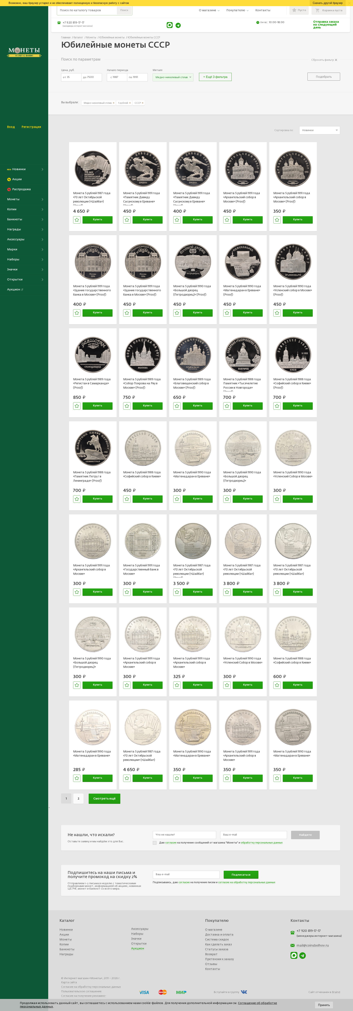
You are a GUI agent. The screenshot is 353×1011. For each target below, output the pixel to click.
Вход (11, 127)
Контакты (262, 10)
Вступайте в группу (226, 992)
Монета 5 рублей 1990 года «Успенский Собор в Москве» (292, 474)
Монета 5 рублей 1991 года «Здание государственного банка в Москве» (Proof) (92, 290)
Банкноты (66, 949)
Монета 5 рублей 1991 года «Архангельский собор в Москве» (91, 569)
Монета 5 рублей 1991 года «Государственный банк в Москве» (141, 569)
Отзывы (211, 964)
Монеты (65, 939)
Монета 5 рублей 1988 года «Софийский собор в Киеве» (142, 474)
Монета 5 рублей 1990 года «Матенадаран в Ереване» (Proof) (242, 290)
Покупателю (235, 10)
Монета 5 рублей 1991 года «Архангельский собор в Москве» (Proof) (241, 197)
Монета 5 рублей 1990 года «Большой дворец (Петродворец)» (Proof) (192, 290)
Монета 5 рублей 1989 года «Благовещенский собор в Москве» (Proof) (192, 383)
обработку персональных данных (262, 843)
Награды (66, 954)
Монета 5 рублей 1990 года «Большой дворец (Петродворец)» (242, 476)
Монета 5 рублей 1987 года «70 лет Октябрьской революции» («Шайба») (142, 755)
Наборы (137, 933)
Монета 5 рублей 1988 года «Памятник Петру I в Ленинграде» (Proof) (92, 476)
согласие (170, 843)
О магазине (207, 10)
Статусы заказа (216, 949)
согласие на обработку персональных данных (246, 882)
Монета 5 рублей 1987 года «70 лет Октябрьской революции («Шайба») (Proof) (92, 198)
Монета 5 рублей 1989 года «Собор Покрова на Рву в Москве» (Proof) (142, 383)
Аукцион (137, 948)
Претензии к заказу (219, 959)
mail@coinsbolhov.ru (313, 945)
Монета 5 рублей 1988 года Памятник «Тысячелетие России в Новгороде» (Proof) (242, 384)
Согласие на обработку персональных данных (91, 987)
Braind (336, 992)
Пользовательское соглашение (81, 991)
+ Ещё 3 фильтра (215, 77)
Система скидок (217, 939)
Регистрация (31, 127)
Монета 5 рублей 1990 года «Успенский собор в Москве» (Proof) (292, 290)
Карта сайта (69, 982)
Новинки (66, 929)
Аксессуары (139, 929)
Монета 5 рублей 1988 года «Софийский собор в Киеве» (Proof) (292, 383)
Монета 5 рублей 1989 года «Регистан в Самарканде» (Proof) (92, 383)
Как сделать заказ (218, 944)
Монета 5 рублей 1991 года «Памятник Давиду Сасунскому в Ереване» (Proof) (141, 198)
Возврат (211, 954)
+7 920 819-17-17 (73, 22)
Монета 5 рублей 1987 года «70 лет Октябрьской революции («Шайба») (242, 569)
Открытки (138, 943)
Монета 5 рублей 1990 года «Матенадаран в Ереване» (192, 474)
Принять (324, 1005)
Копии (64, 944)
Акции (64, 934)
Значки (136, 938)
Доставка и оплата (219, 934)
